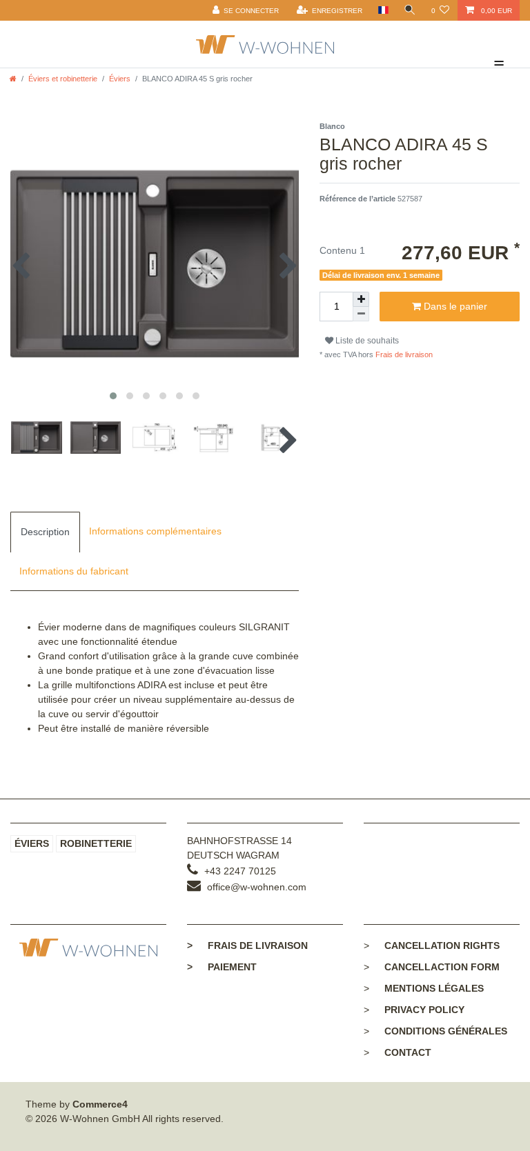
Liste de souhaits (366, 341)
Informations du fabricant (73, 571)
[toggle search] (410, 10)
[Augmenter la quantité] (361, 299)
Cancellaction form (442, 966)
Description (45, 531)
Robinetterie (96, 843)
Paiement (222, 966)
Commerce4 (100, 1104)
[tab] (45, 532)
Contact (407, 1052)
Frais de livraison (403, 354)
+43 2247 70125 (240, 871)
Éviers (119, 78)
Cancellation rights (442, 945)
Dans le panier (454, 306)
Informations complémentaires (155, 531)
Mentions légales (434, 988)
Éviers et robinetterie (62, 78)
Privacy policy (424, 1009)
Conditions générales (445, 1031)
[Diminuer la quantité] (361, 314)
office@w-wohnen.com (256, 886)
